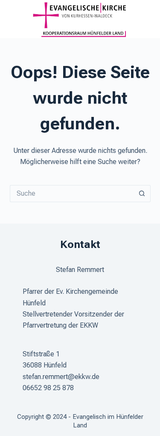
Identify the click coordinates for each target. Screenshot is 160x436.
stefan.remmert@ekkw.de (61, 377)
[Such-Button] (142, 193)
